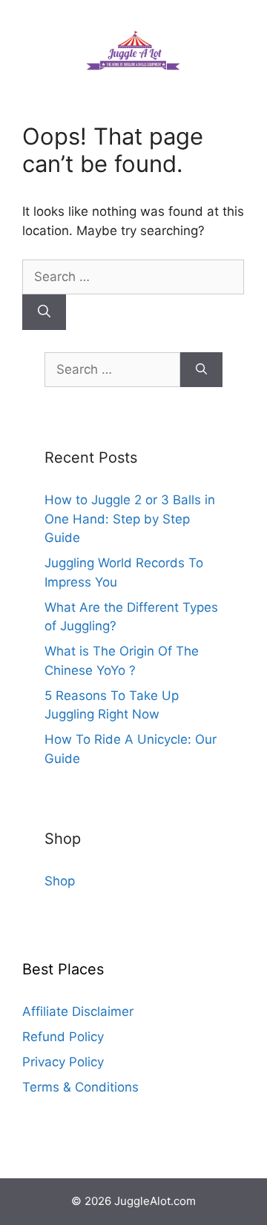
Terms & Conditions (80, 1087)
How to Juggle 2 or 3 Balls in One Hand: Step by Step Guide (129, 518)
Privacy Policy (63, 1061)
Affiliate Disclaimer (78, 1011)
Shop (59, 881)
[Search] (44, 312)
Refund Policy (63, 1036)
